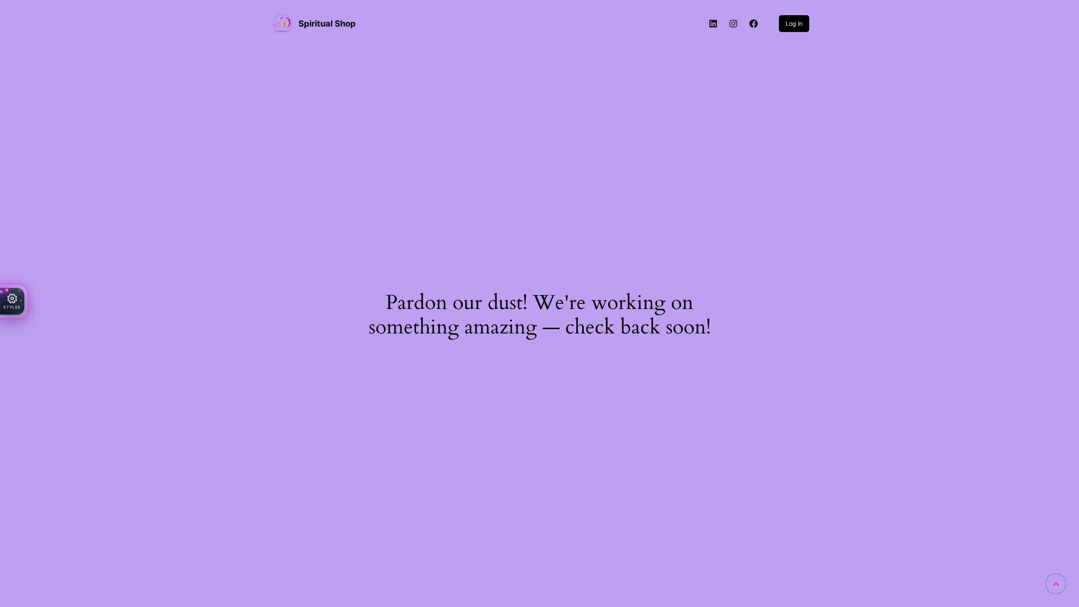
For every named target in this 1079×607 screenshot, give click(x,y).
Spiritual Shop (327, 24)
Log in (794, 23)
